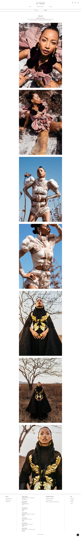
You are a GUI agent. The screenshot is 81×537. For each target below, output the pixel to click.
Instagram (72, 498)
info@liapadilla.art (9, 498)
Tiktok (71, 503)
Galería (45, 10)
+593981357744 (8, 501)
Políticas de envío (49, 500)
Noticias (50, 6)
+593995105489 (8, 500)
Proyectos (36, 10)
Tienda (30, 6)
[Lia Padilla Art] (40, 3)
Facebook (72, 500)
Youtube (71, 501)
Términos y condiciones (50, 498)
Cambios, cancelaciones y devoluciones (52, 501)
